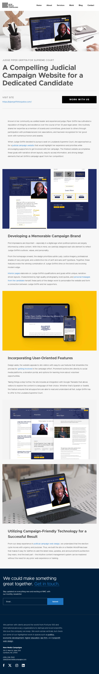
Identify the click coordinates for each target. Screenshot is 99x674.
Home (39, 5)
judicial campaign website (23, 145)
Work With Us (79, 100)
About (49, 5)
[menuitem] (39, 5)
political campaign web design (47, 544)
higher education (32, 638)
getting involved (25, 369)
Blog (81, 5)
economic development (13, 638)
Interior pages (14, 273)
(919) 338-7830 (9, 657)
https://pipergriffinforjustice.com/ (17, 102)
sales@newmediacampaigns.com (14, 659)
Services (60, 5)
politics (51, 635)
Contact (91, 5)
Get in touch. (46, 584)
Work (71, 5)
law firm (44, 638)
